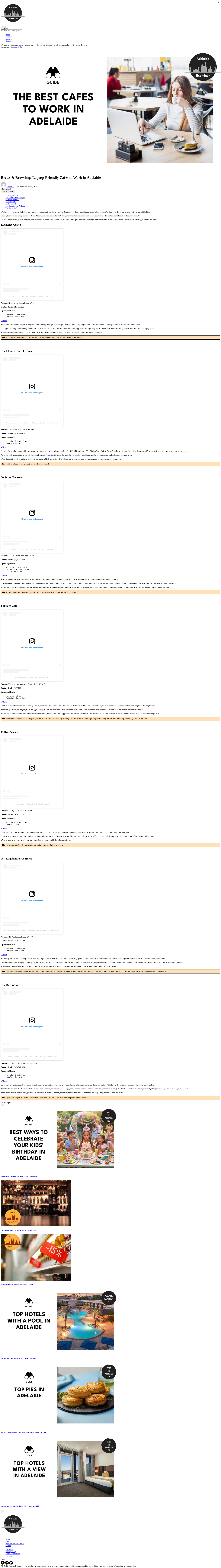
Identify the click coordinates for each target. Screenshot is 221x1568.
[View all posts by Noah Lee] (4, 187)
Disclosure (9, 1550)
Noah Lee (10, 187)
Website (4, 321)
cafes (128, 212)
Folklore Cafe (11, 202)
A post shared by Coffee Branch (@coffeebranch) (32, 804)
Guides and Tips (16, 47)
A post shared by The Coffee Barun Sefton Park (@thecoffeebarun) (32, 1057)
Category (9, 37)
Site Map (9, 1556)
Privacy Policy (11, 1552)
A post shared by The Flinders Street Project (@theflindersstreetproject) (32, 423)
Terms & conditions (13, 1554)
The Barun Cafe (11, 208)
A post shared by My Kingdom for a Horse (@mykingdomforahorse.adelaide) (32, 930)
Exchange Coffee (12, 196)
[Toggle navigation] (7, 28)
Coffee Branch (11, 204)
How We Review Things (15, 1544)
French (48, 455)
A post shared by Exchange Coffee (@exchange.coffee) (32, 296)
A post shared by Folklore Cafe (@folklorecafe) (32, 678)
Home (8, 35)
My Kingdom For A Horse (15, 206)
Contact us (9, 41)
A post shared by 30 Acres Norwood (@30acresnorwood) (32, 549)
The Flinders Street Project (15, 198)
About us (9, 39)
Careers (8, 1546)
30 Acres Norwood (12, 200)
